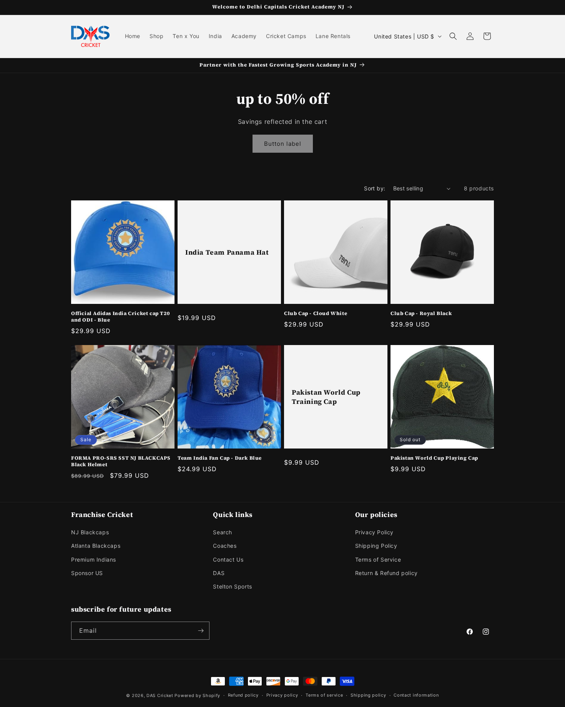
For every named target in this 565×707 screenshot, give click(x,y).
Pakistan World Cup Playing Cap (434, 458)
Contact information (416, 695)
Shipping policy (368, 695)
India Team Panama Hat (227, 252)
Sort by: (374, 188)
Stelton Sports (232, 586)
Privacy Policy (374, 532)
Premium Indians (93, 559)
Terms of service (324, 695)
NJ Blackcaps (90, 532)
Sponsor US (87, 573)
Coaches (224, 545)
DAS (218, 573)
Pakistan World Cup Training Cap (326, 397)
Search (222, 532)
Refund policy (243, 695)
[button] (453, 36)
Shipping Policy (376, 545)
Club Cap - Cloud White (315, 313)
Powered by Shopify (197, 695)
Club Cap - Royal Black (421, 313)
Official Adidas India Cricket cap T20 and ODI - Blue (120, 316)
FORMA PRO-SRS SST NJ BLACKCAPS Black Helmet (121, 461)
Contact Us (228, 559)
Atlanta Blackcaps (95, 545)
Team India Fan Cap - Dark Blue (220, 458)
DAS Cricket (159, 695)
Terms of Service (378, 559)
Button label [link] (282, 143)
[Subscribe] (200, 631)
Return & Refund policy (386, 573)
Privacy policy (282, 695)
